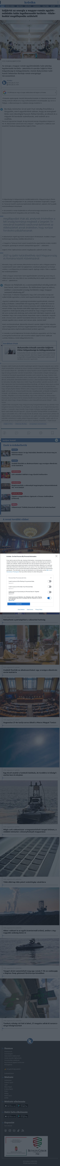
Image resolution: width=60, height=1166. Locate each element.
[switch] (49, 581)
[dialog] (30, 583)
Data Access (30, 609)
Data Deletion (21, 609)
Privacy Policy (38, 609)
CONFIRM (19, 604)
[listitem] (30, 578)
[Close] (56, 556)
